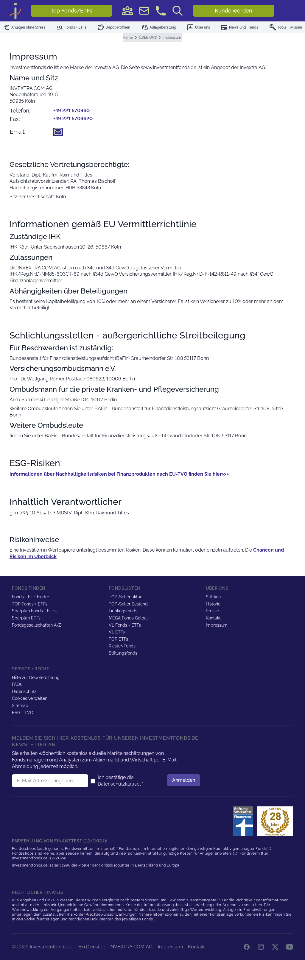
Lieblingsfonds (123, 610)
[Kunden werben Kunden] (127, 11)
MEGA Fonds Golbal (128, 618)
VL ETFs (117, 632)
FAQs (17, 684)
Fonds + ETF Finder (30, 596)
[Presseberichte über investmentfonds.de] (244, 821)
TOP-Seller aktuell (127, 596)
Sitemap (20, 705)
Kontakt (213, 618)
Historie (213, 604)
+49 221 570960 (71, 110)
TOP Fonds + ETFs (29, 604)
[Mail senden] (144, 11)
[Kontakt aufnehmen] (161, 11)
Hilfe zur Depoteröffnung (36, 677)
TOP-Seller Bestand (128, 604)
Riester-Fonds (122, 646)
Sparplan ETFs (26, 618)
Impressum (217, 625)
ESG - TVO (22, 712)
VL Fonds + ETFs (125, 625)
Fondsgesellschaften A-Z (36, 625)
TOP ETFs (118, 639)
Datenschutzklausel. (119, 784)
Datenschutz (24, 691)
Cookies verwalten (29, 698)
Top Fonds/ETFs (71, 10)
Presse (212, 610)
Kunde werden (233, 10)
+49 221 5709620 (73, 118)
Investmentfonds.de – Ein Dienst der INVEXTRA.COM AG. (91, 947)
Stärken (213, 596)
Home (128, 37)
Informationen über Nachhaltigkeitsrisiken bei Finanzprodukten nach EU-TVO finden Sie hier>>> (119, 474)
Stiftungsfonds (123, 653)
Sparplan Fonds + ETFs (34, 610)
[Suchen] (177, 11)
